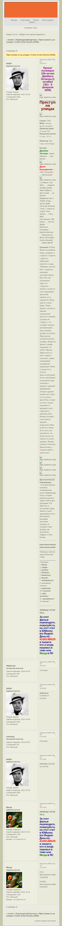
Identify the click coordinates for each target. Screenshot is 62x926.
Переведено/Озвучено (26, 40)
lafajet (9, 63)
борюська (10, 666)
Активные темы (30, 28)
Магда (9, 807)
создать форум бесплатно (45, 921)
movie (11, 40)
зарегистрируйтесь (37, 34)
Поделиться (44, 59)
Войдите (22, 34)
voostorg (10, 737)
